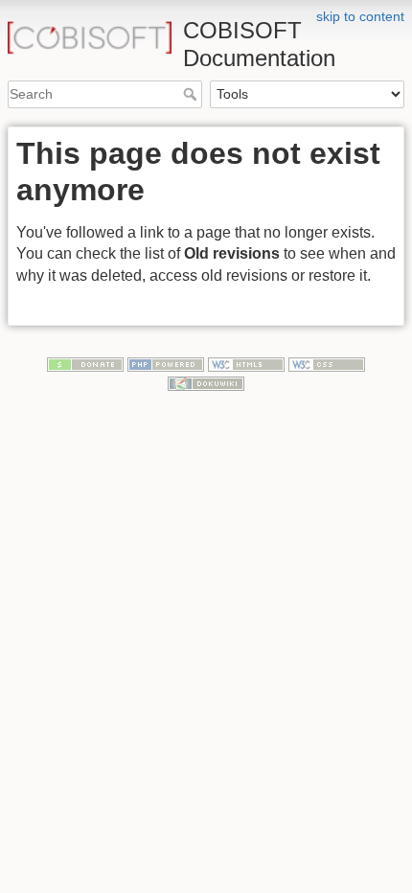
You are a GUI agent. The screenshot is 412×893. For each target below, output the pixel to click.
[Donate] (85, 363)
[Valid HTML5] (246, 363)
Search (192, 94)
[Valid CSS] (326, 363)
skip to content (360, 16)
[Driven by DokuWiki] (206, 382)
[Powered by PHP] (165, 363)
